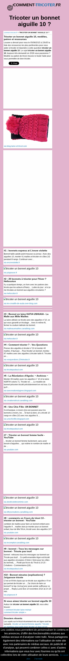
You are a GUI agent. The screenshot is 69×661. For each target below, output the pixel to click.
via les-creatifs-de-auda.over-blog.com (20, 303)
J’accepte (38, 659)
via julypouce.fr (10, 272)
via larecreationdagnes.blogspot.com (20, 391)
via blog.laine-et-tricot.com (15, 146)
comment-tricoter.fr (10, 32)
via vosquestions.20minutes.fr (17, 359)
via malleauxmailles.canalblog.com (19, 328)
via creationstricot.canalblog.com (18, 400)
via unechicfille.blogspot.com (16, 419)
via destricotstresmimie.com (16, 502)
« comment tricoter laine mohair (17, 610)
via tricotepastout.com (13, 370)
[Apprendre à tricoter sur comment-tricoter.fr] (34, 5)
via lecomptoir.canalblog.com (16, 543)
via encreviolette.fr (12, 262)
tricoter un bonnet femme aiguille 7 (28, 624)
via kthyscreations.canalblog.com (18, 512)
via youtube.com (11, 450)
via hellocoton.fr (11, 293)
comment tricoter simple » (15, 612)
